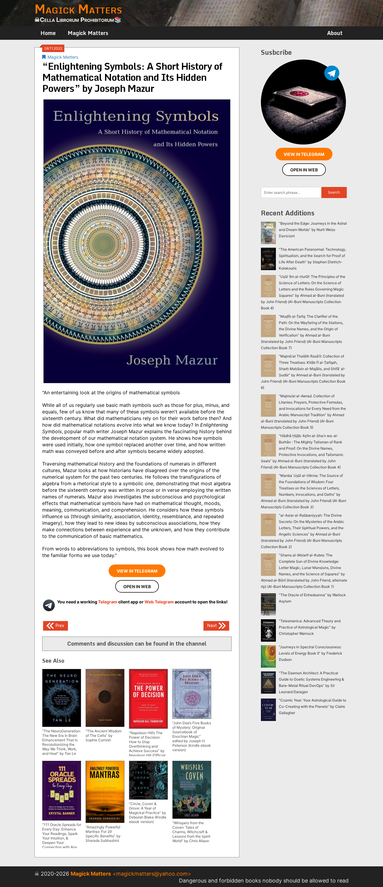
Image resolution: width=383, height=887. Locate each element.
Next (212, 625)
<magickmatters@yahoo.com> (152, 874)
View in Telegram (137, 570)
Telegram (107, 601)
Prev (59, 625)
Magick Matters (88, 32)
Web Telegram (159, 601)
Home (48, 32)
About (335, 32)
